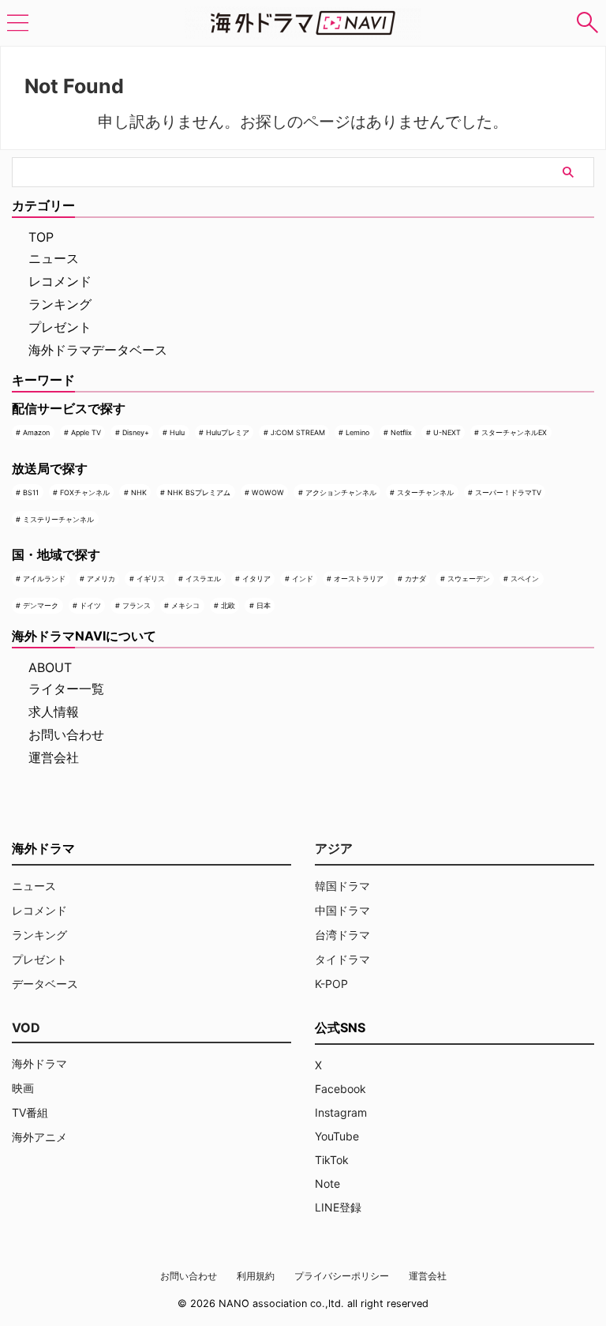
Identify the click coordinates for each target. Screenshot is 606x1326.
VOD (26, 1027)
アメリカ (101, 578)
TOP (41, 237)
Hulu (177, 432)
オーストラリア (358, 578)
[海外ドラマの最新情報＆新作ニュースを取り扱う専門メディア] (303, 22)
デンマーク (40, 605)
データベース (45, 983)
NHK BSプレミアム (198, 492)
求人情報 (53, 711)
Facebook (340, 1088)
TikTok (332, 1159)
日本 (263, 605)
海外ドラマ (39, 1063)
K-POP (331, 983)
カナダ (415, 578)
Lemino (357, 432)
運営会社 (53, 757)
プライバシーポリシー (341, 1276)
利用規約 (256, 1276)
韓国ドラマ (342, 885)
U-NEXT (447, 432)
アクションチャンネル (340, 492)
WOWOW (268, 492)
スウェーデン (468, 578)
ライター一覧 (66, 689)
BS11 (31, 492)
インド (302, 578)
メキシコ (185, 605)
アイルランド (44, 578)
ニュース (53, 258)
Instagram (341, 1112)
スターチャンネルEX (514, 432)
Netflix (401, 432)
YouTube (337, 1136)
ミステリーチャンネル (58, 519)
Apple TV (86, 432)
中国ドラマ (342, 910)
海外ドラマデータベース (97, 350)
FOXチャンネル (85, 492)
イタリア (256, 578)
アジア (334, 848)
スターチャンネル (425, 492)
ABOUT (50, 667)
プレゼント (60, 327)
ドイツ (90, 605)
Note (327, 1183)
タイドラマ (342, 959)
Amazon (36, 432)
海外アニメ (39, 1137)
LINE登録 (338, 1207)
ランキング (60, 304)
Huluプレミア (227, 432)
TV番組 (30, 1112)
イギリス (151, 578)
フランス (136, 605)
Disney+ (135, 432)
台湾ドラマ (342, 934)
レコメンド (60, 281)
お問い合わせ (66, 734)
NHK (139, 492)
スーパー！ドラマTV (508, 492)
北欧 (228, 605)
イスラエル (203, 578)
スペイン (525, 578)
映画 (23, 1088)
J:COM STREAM (298, 432)
